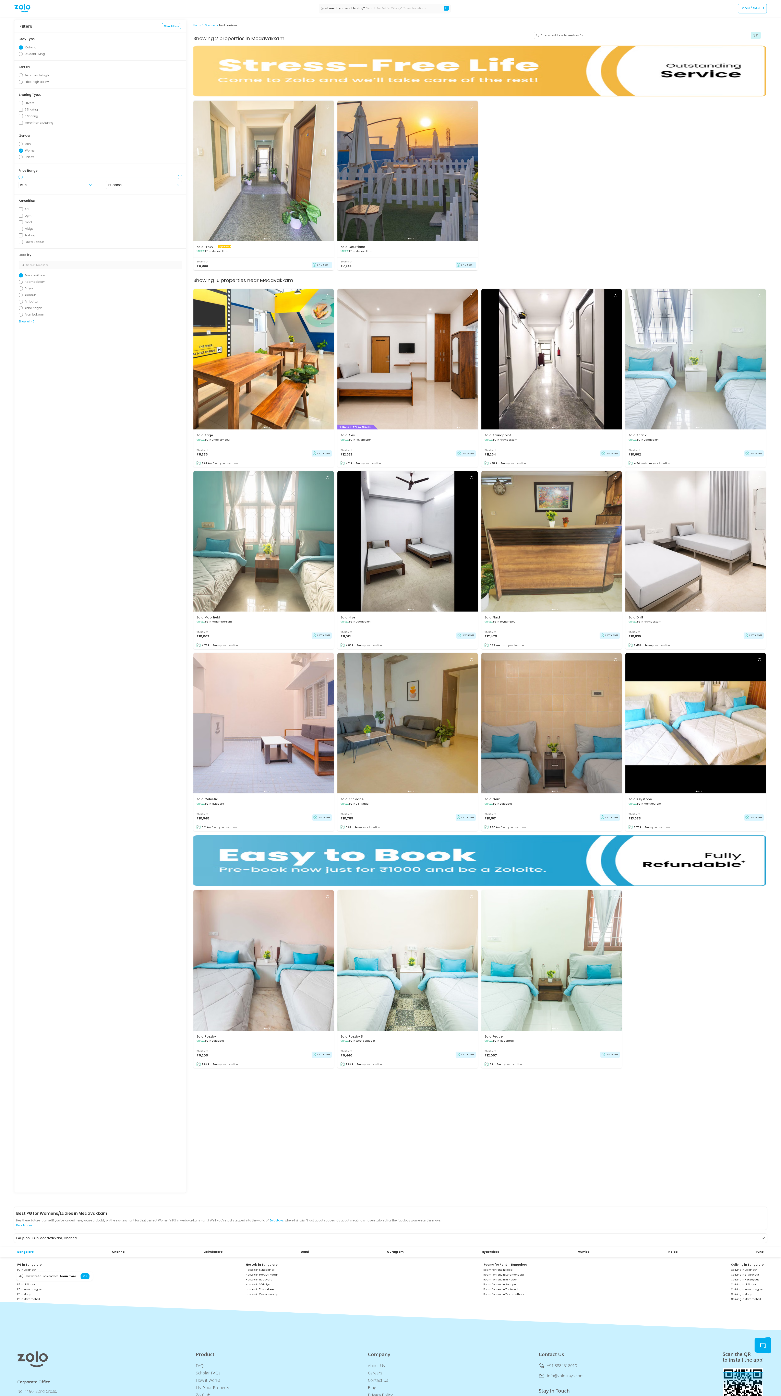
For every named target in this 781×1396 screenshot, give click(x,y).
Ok (85, 1276)
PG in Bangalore (29, 1265)
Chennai (210, 25)
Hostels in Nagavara (259, 1279)
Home (197, 25)
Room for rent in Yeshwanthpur (503, 1294)
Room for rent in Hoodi (498, 1269)
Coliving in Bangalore (747, 1265)
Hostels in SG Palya (258, 1284)
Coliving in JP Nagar (743, 1284)
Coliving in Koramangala (747, 1289)
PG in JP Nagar (26, 1284)
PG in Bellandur (26, 1269)
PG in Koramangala (29, 1289)
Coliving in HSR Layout (745, 1279)
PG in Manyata (26, 1294)
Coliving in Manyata (744, 1294)
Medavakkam (228, 25)
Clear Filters (171, 26)
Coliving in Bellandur (744, 1269)
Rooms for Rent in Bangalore (505, 1265)
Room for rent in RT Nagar (500, 1279)
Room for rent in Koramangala (503, 1274)
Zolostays (276, 1220)
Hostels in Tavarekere (260, 1289)
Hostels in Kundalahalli (260, 1269)
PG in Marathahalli (28, 1299)
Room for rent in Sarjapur (500, 1284)
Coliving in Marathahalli (746, 1299)
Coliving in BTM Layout (745, 1274)
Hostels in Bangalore (262, 1265)
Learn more (68, 1276)
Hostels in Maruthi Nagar (262, 1274)
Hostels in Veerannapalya (262, 1294)
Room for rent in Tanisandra (501, 1289)
